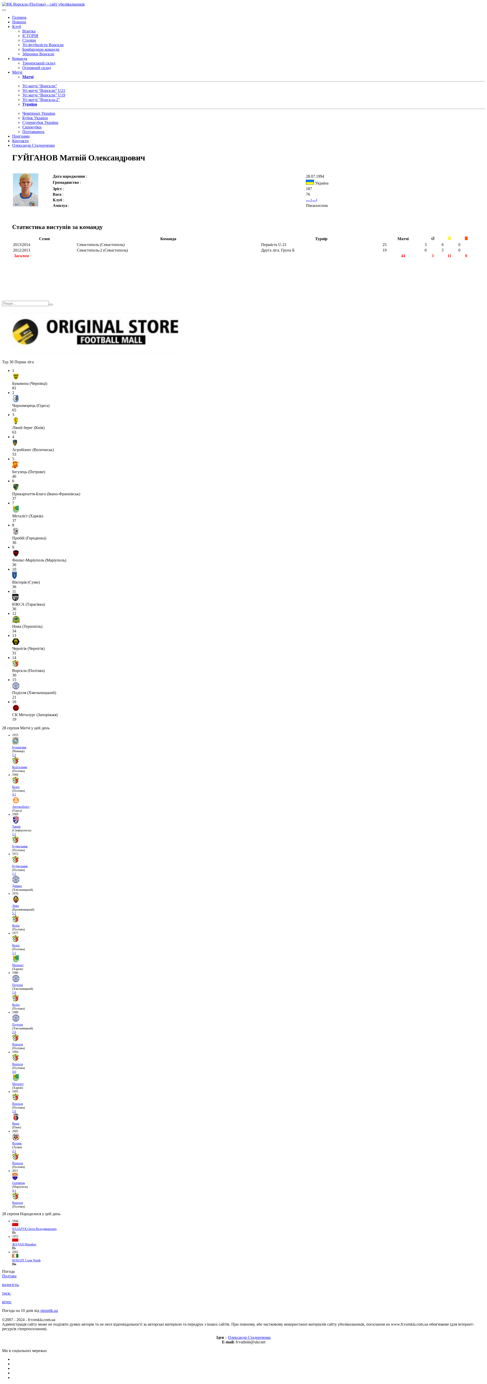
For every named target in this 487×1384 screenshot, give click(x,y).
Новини (19, 22)
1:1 (14, 834)
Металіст (18, 965)
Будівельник (20, 846)
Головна (19, 17)
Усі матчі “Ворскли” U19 (43, 95)
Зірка (15, 906)
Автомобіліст (20, 807)
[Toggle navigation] (4, 10)
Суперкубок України (40, 122)
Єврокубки (32, 127)
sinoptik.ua (49, 1310)
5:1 (14, 913)
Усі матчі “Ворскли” (39, 86)
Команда (19, 58)
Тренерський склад (38, 63)
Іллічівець (18, 1183)
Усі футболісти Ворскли (43, 45)
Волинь (17, 1143)
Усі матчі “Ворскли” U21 (43, 90)
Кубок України (35, 118)
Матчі (17, 72)
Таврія (16, 826)
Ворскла (17, 1044)
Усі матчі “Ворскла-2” (41, 99)
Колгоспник (19, 767)
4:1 (14, 794)
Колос (16, 787)
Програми (21, 136)
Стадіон (29, 40)
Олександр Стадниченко (33, 145)
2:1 (14, 1151)
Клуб (16, 26)
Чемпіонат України (38, 113)
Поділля (17, 985)
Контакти (20, 141)
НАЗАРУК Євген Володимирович (34, 1229)
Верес (16, 1123)
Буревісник (19, 747)
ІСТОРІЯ (30, 36)
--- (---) (311, 200)
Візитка (29, 31)
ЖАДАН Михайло (24, 1244)
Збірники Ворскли (38, 54)
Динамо (17, 886)
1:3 (14, 755)
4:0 (14, 1072)
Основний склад (36, 67)
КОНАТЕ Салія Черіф (26, 1260)
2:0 (14, 1032)
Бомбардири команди (40, 49)
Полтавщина (33, 131)
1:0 (14, 992)
